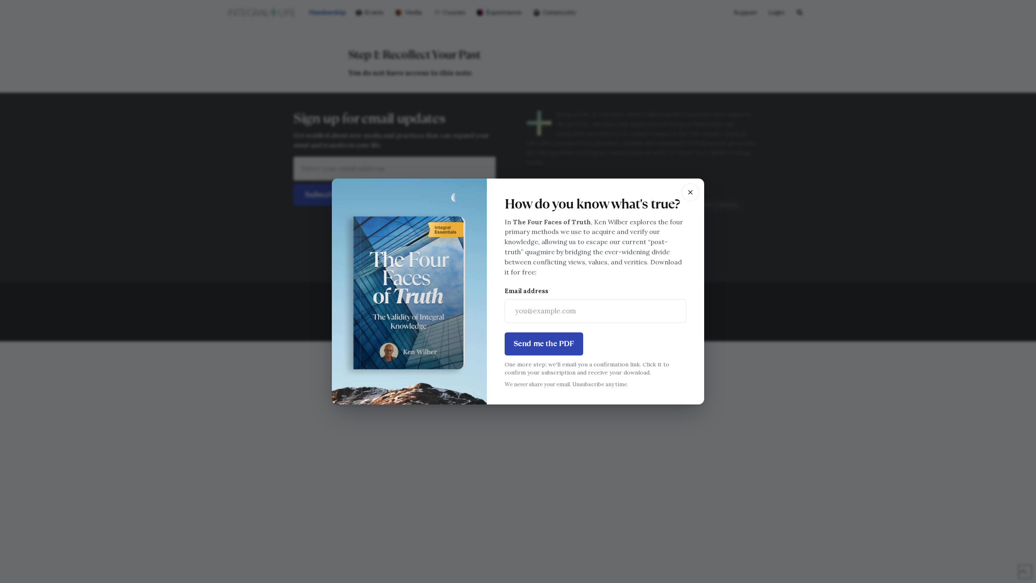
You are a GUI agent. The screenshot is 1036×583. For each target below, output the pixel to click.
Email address (526, 291)
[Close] (690, 192)
